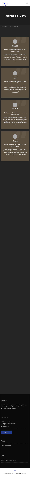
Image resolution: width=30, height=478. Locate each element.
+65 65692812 (8, 445)
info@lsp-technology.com (10, 460)
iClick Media (24, 473)
